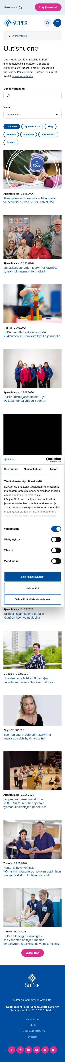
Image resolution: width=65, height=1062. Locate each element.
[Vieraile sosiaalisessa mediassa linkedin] (28, 1050)
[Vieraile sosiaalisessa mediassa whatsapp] (53, 1050)
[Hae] (48, 23)
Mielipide (28, 134)
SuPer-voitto (48, 134)
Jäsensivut (10, 7)
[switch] (56, 539)
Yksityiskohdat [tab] (32, 469)
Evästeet (32, 1036)
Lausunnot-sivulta (22, 76)
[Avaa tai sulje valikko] (57, 23)
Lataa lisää (32, 953)
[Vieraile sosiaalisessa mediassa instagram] (20, 1050)
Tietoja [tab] (54, 469)
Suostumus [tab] (11, 469)
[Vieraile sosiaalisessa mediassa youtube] (37, 1050)
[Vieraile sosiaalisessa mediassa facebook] (12, 1050)
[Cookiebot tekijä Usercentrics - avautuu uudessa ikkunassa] (46, 459)
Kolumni (11, 134)
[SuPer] (15, 23)
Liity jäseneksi (48, 7)
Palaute (32, 1025)
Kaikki (13, 126)
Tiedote (11, 142)
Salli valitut (32, 588)
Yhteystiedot (32, 1019)
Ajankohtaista (19, 35)
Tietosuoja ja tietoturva (32, 1030)
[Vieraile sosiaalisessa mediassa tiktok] (45, 1050)
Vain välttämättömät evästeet (32, 599)
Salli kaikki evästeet (32, 576)
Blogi (50, 126)
